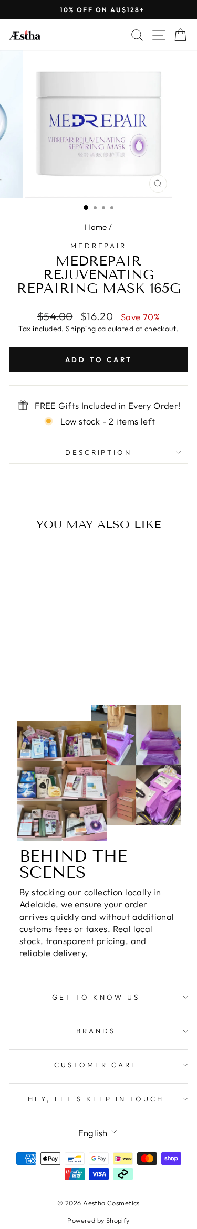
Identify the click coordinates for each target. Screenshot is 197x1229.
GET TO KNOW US (96, 997)
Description (98, 452)
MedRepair (98, 245)
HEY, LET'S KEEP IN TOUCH (95, 1099)
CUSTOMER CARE (96, 1065)
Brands (96, 1030)
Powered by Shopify (98, 1220)
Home (96, 227)
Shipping (81, 328)
